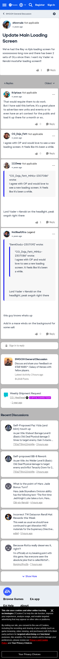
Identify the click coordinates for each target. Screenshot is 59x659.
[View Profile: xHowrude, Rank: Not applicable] (7, 25)
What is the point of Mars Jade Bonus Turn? (31, 485)
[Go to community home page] (13, 4)
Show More (31, 576)
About (24, 605)
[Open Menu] (54, 14)
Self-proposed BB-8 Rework (29, 456)
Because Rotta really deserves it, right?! (32, 547)
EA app (35, 599)
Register (40, 4)
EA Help (8, 605)
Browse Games (13, 599)
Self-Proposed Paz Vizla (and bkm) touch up (30, 427)
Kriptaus (16, 92)
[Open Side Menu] (4, 4)
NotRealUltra (19, 232)
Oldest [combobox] (50, 83)
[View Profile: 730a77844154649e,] (8, 428)
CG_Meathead (17, 397)
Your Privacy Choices (29, 654)
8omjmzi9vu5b (20, 564)
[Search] (31, 5)
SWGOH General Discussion (18, 13)
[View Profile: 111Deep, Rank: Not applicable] (6, 165)
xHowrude (17, 22)
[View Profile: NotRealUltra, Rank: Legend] (6, 234)
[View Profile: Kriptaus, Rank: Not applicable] (6, 94)
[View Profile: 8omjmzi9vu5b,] (8, 548)
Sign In (51, 4)
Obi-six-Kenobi (21, 502)
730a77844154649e (24, 444)
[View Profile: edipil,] (8, 517)
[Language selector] (23, 5)
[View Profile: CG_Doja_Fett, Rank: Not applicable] (6, 136)
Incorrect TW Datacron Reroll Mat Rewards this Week (32, 516)
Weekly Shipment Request (25, 393)
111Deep (16, 163)
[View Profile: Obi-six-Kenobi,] (8, 486)
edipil (16, 533)
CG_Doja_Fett (19, 133)
